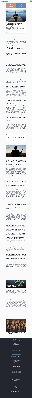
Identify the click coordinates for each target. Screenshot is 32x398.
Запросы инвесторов (16, 363)
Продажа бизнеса (16, 359)
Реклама (16, 345)
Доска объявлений (16, 349)
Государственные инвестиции (16, 372)
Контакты (16, 351)
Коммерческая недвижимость (16, 360)
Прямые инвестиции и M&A (16, 370)
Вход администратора (16, 352)
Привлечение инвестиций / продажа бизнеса (16, 365)
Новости (16, 368)
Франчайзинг (16, 362)
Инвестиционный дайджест (16, 379)
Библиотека (16, 386)
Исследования (16, 380)
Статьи (16, 381)
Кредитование (16, 373)
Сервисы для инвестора (16, 366)
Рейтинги (16, 385)
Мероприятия (16, 388)
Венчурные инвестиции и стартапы (16, 371)
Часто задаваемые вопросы (16, 350)
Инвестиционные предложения (16, 356)
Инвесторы (16, 387)
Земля (16, 361)
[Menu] (1, 1)
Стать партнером (16, 344)
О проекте (16, 343)
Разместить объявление (16, 354)
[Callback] (31, 1)
